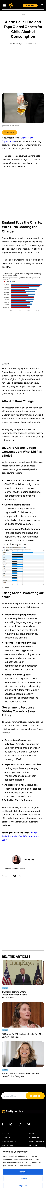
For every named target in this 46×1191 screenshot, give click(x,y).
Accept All (23, 1171)
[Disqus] (23, 918)
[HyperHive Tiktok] (19, 1124)
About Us (5, 1133)
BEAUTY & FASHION (36, 1141)
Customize (23, 1178)
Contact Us (6, 1137)
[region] (23, 1169)
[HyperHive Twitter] (28, 1124)
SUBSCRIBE (30, 5)
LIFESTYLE (33, 1145)
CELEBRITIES (34, 1137)
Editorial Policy (7, 1145)
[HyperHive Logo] (11, 5)
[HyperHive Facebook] (2, 1124)
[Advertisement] (23, 69)
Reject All (23, 1185)
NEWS (31, 1133)
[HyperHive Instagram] (10, 1124)
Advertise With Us (9, 1141)
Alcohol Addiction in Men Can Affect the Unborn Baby (21, 836)
